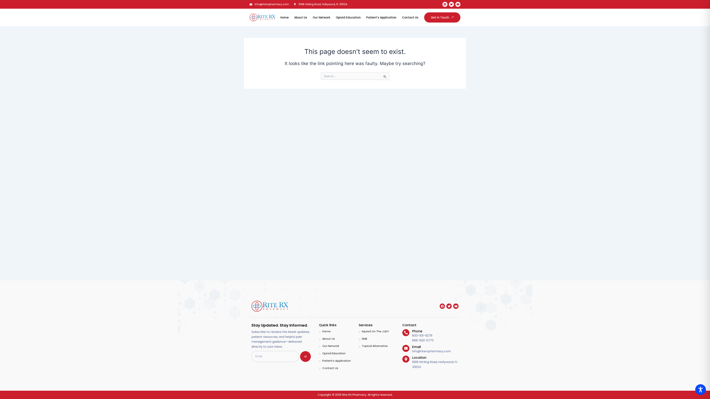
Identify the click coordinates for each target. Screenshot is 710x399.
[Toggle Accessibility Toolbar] (700, 389)
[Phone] (405, 332)
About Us (300, 17)
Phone (417, 331)
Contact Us (410, 17)
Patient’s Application (381, 17)
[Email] (405, 348)
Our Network (321, 17)
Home (284, 17)
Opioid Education (348, 17)
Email (416, 347)
